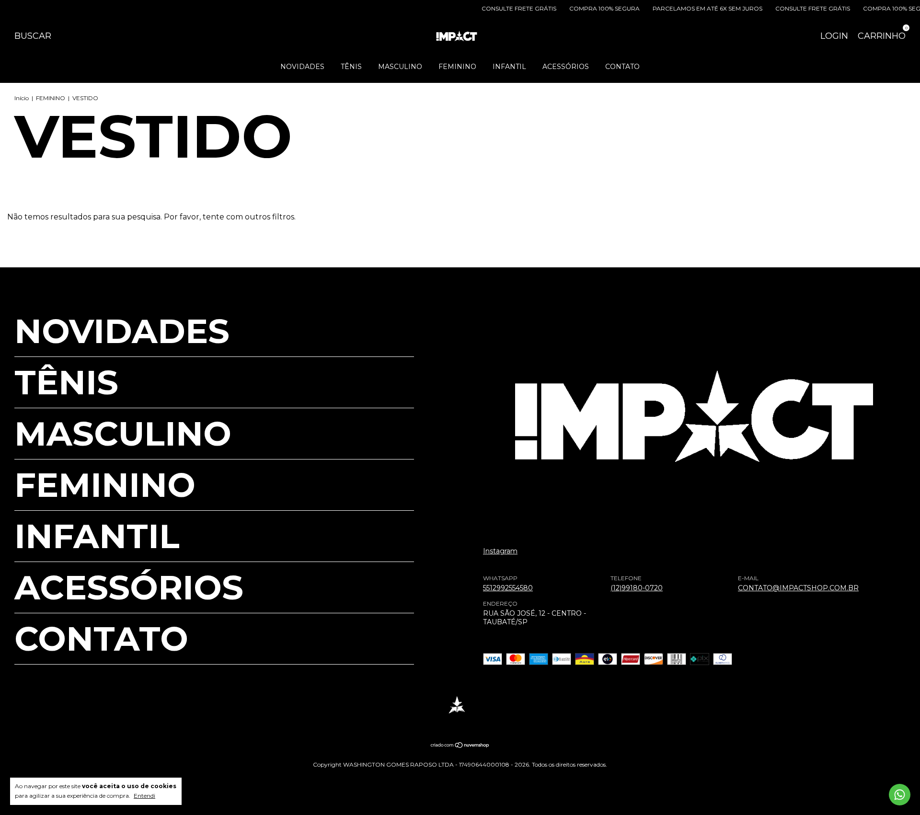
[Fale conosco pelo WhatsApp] (899, 794)
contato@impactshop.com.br (798, 588)
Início (21, 98)
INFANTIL (509, 66)
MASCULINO (400, 66)
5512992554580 (508, 588)
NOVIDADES (302, 66)
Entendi (144, 795)
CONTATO (622, 66)
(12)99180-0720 (636, 588)
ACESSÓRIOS (565, 66)
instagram (500, 551)
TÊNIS (351, 66)
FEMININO (457, 66)
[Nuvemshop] (460, 745)
